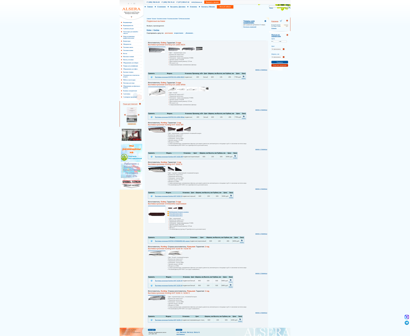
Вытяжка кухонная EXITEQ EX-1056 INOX (169, 77)
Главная (150, 6)
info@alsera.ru (196, 2)
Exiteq (149, 30)
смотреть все (132, 124)
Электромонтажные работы (131, 131)
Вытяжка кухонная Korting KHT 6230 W (168, 281)
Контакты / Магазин (208, 6)
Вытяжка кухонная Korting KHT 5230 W (168, 285)
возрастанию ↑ (179, 33)
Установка (193, 6)
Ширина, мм (275, 54)
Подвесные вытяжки (184, 18)
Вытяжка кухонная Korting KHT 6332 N (168, 196)
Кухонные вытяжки (172, 18)
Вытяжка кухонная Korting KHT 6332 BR (169, 156)
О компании (161, 6)
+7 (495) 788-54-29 (153, 2)
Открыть (274, 28)
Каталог (154, 18)
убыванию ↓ (190, 33)
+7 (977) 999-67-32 (182, 2)
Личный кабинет (225, 7)
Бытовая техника (161, 18)
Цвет (273, 46)
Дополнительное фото (176, 214)
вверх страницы (261, 70)
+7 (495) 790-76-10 (167, 2)
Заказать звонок (212, 2)
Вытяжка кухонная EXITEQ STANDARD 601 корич (172, 241)
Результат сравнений (249, 27)
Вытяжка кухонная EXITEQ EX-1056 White (169, 117)
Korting (156, 30)
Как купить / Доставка (177, 6)
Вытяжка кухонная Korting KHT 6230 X (168, 320)
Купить (243, 78)
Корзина (274, 21)
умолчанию (169, 33)
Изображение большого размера (179, 212)
